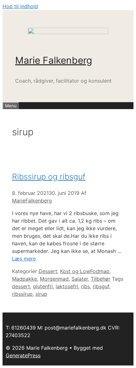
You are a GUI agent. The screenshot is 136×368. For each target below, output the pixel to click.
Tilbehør (100, 279)
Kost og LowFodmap (84, 271)
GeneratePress (23, 355)
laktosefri (67, 286)
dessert (21, 286)
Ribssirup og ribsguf (48, 176)
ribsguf (101, 286)
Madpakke (24, 279)
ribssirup (22, 294)
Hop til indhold (20, 6)
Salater (79, 279)
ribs (85, 286)
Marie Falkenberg (53, 60)
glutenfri (43, 286)
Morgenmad (54, 279)
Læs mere (24, 258)
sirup (41, 294)
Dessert (48, 271)
